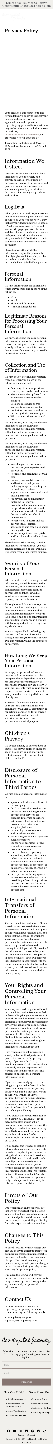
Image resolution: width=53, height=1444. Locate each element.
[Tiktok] (44, 1431)
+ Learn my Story (39, 1399)
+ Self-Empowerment (16, 1399)
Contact (31, 1435)
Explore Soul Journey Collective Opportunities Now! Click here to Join (26, 4)
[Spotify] (32, 1431)
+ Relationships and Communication (15, 1405)
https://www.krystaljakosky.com (22, 134)
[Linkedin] (26, 1431)
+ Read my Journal (39, 1404)
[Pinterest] (38, 1431)
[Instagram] (20, 1431)
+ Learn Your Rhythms (16, 1411)
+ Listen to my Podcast (41, 1408)
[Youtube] (14, 1431)
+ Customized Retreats (16, 1415)
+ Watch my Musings (40, 1412)
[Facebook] (8, 1431)
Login (21, 1435)
